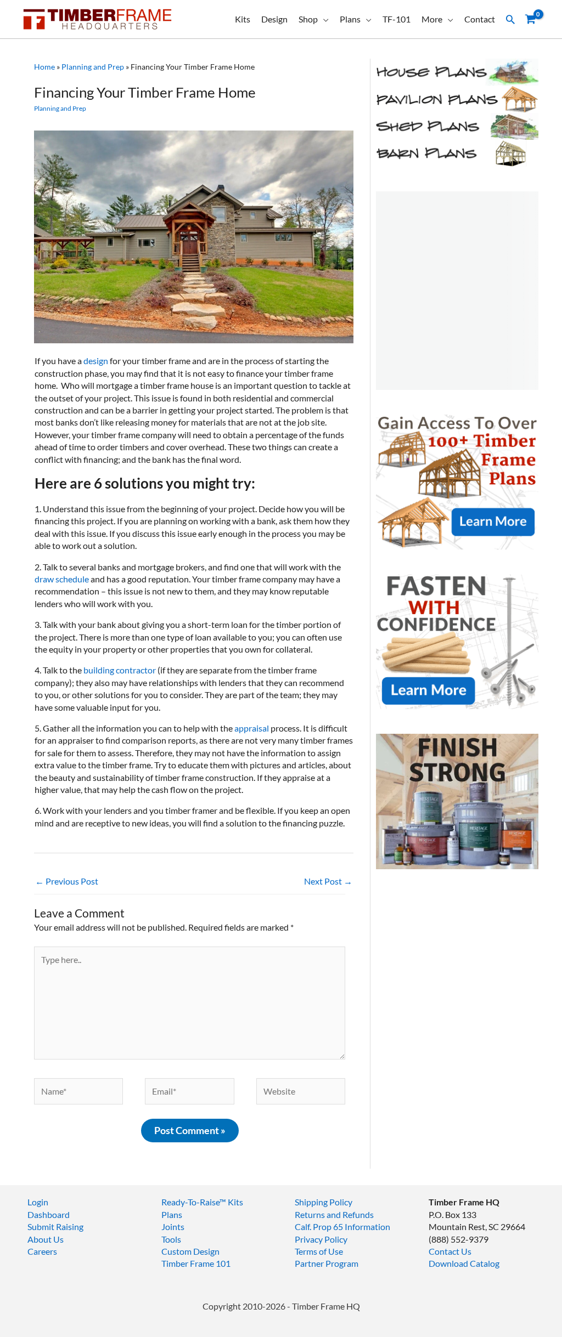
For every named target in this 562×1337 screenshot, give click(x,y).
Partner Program (326, 1263)
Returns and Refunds (334, 1214)
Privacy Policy (321, 1239)
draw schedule (62, 579)
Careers (42, 1251)
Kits (242, 19)
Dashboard (48, 1214)
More (432, 19)
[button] (510, 19)
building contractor (120, 670)
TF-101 (397, 19)
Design (274, 19)
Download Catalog (464, 1263)
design (96, 360)
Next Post (328, 881)
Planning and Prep (92, 66)
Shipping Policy (323, 1202)
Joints (172, 1226)
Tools (171, 1239)
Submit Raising (55, 1226)
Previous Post (66, 881)
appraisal (251, 728)
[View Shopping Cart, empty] (530, 19)
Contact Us (450, 1251)
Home (44, 66)
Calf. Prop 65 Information (342, 1226)
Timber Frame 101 (196, 1263)
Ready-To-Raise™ (193, 1202)
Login (37, 1202)
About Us (45, 1239)
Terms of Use (319, 1251)
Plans (350, 19)
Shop (308, 19)
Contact (479, 19)
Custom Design (190, 1251)
